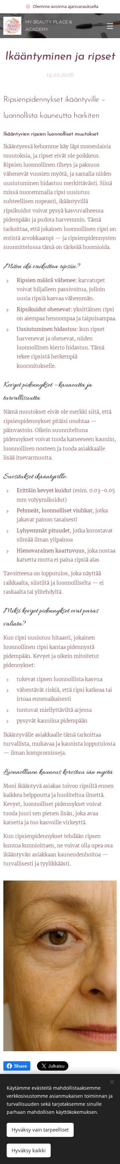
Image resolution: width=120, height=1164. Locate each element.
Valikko (110, 25)
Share (20, 1066)
